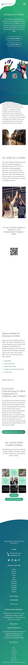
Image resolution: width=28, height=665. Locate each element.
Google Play (14, 239)
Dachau (14, 573)
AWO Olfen (7, 361)
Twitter (9, 560)
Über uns (14, 650)
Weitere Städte (13, 596)
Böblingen (14, 588)
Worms (14, 592)
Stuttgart (14, 586)
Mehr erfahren (13, 624)
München (14, 583)
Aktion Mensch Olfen (10, 366)
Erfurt (14, 575)
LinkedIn (16, 560)
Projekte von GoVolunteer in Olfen (14, 369)
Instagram (12, 560)
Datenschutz (14, 660)
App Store (14, 243)
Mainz (14, 579)
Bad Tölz (14, 571)
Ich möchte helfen (14, 38)
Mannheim (14, 581)
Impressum (14, 658)
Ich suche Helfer (14, 44)
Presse (14, 656)
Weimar (14, 590)
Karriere (14, 654)
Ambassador (14, 652)
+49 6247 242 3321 (15, 553)
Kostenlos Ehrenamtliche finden (13, 432)
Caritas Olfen (8, 372)
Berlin (14, 569)
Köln (14, 577)
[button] (6, 473)
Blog (14, 648)
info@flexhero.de (15, 555)
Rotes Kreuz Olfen (9, 364)
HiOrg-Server (14, 604)
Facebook (19, 560)
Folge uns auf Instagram (14, 499)
